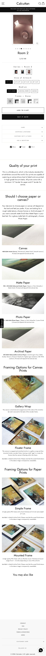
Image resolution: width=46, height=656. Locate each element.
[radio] (16, 72)
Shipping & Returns (23, 132)
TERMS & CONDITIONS (23, 632)
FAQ (23, 626)
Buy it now (23, 117)
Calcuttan (23, 3)
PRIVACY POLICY (23, 629)
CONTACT (23, 623)
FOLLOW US (22, 648)
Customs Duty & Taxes (23, 136)
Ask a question (23, 140)
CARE (23, 127)
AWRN (23, 635)
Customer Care (22, 641)
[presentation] (17, 598)
